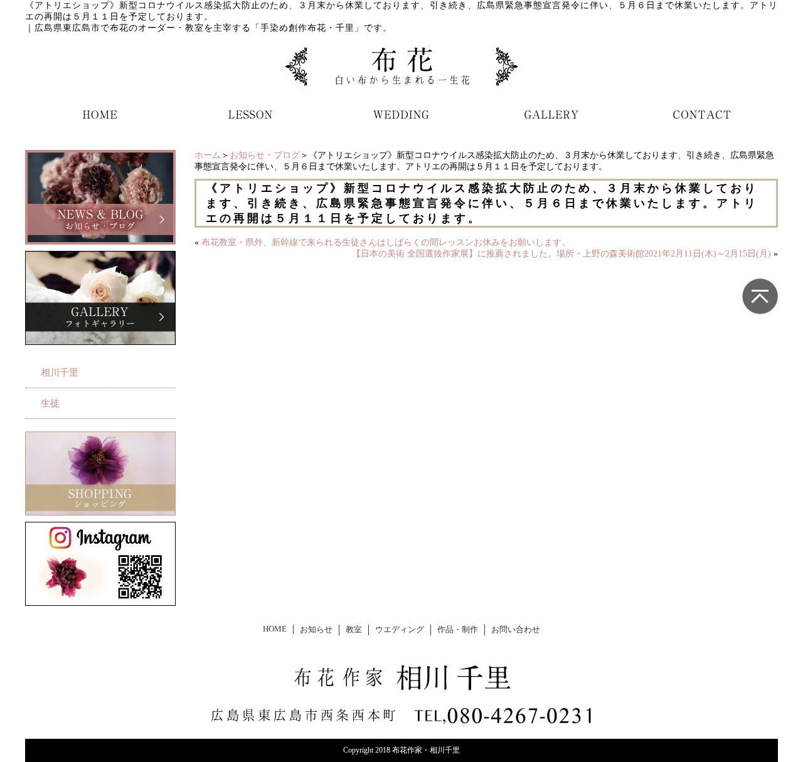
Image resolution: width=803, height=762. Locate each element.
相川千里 (59, 373)
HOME (275, 629)
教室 (354, 629)
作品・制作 (457, 629)
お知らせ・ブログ (265, 155)
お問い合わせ (515, 629)
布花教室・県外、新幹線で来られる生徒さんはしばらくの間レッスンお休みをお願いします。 (385, 242)
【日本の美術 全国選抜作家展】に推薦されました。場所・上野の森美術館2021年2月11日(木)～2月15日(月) (561, 253)
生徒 (50, 403)
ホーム (207, 155)
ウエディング (399, 629)
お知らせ (316, 629)
